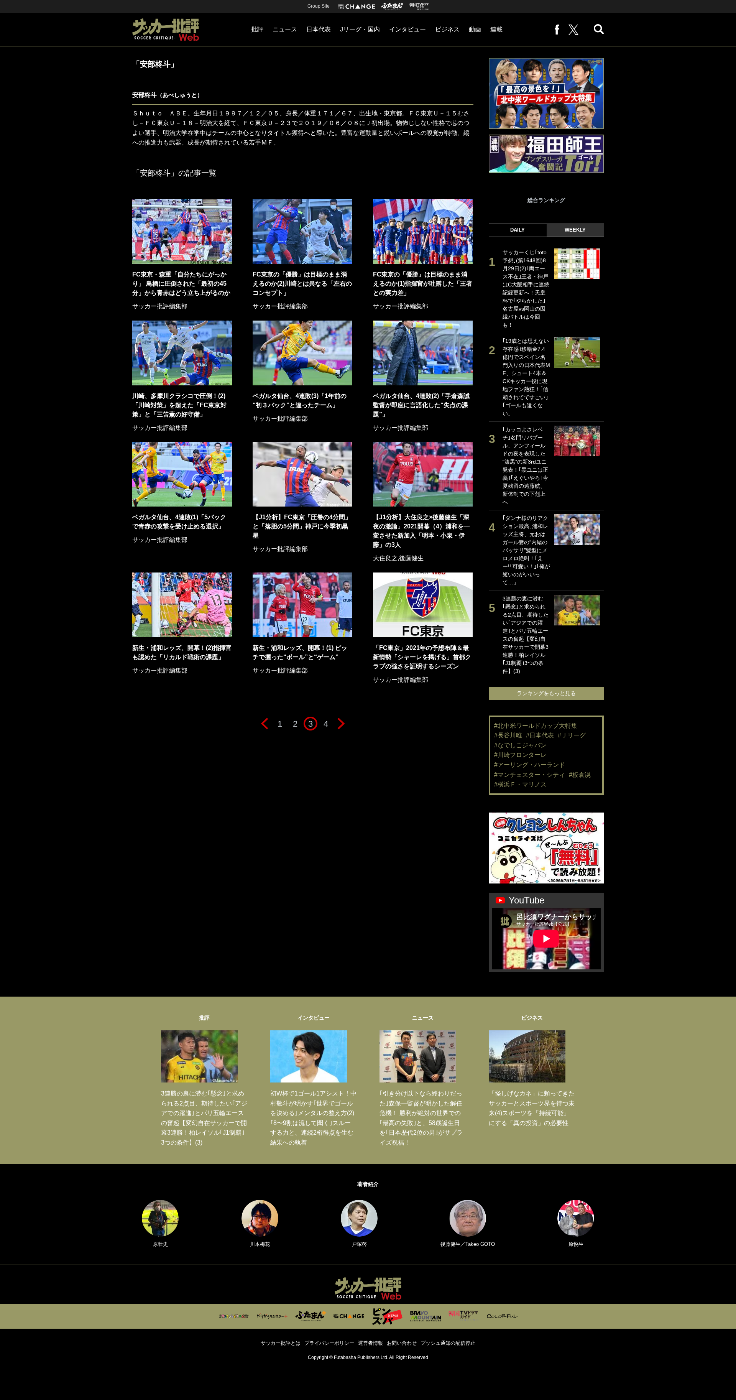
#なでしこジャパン (520, 745)
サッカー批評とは (281, 1343)
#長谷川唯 (508, 735)
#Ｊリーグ (572, 735)
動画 (475, 29)
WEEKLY (575, 230)
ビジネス (447, 29)
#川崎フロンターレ (520, 755)
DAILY (517, 230)
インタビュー (407, 29)
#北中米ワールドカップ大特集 (535, 725)
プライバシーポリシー (329, 1343)
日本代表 (318, 29)
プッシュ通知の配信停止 (448, 1343)
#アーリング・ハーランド (529, 765)
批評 (257, 29)
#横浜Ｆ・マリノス (520, 784)
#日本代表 (540, 735)
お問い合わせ (402, 1343)
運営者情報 (370, 1343)
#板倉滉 (580, 775)
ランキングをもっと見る (546, 693)
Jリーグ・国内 (360, 29)
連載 (496, 29)
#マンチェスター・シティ (529, 775)
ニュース (285, 29)
